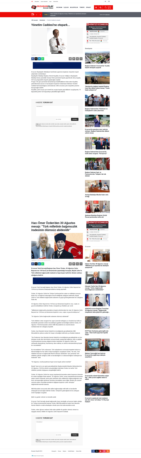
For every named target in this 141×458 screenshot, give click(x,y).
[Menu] (96, 7)
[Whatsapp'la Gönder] (42, 58)
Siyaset (88, 7)
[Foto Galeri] (109, 1)
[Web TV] (105, 1)
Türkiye (82, 7)
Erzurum (59, 7)
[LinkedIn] (39, 58)
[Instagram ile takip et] (104, 451)
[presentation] (36, 15)
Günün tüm (105, 14)
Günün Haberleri (44, 1)
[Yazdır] (70, 58)
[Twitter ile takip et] (97, 451)
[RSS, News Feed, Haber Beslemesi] (108, 451)
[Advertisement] (24, 39)
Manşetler (37, 1)
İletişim (64, 451)
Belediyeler (74, 7)
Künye (59, 451)
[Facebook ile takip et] (93, 451)
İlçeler (66, 7)
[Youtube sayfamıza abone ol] (100, 451)
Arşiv (50, 1)
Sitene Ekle (55, 1)
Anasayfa (35, 20)
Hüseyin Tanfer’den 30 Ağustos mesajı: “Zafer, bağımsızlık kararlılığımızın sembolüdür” (69, 14)
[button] (73, 58)
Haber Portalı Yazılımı (39, 455)
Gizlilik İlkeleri (71, 451)
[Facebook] (32, 58)
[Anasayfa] (32, 1)
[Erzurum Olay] (42, 7)
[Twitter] (36, 58)
